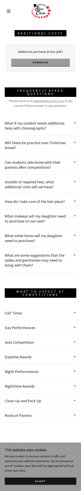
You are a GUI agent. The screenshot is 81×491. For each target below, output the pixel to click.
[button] (9, 11)
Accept (40, 481)
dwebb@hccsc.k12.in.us (49, 101)
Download (40, 62)
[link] (40, 11)
